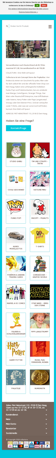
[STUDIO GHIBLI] (16, 150)
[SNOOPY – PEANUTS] (40, 207)
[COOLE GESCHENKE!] (16, 178)
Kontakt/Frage (18, 128)
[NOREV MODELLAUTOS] (16, 235)
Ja (37, 6)
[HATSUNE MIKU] (40, 178)
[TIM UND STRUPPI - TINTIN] (40, 150)
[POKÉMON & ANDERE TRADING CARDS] (16, 264)
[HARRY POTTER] (16, 349)
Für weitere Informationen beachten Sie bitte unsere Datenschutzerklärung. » (28, 10)
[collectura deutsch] (28, 49)
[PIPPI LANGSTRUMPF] (40, 320)
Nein (44, 6)
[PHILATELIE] (16, 377)
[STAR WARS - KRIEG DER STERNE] (40, 292)
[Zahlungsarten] (10, 443)
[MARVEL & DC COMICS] (16, 292)
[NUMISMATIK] (40, 377)
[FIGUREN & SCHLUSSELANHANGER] (16, 320)
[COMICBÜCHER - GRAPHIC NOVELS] (40, 264)
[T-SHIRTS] (40, 235)
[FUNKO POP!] (16, 207)
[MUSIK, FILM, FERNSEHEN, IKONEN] (40, 349)
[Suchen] (7, 26)
